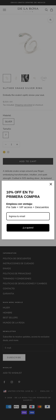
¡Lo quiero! (28, 227)
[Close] (50, 184)
